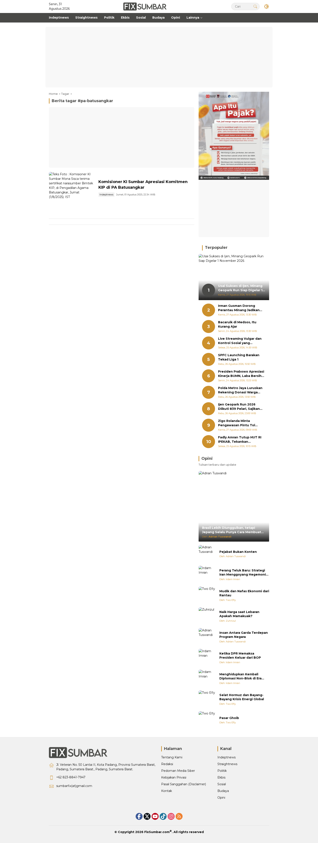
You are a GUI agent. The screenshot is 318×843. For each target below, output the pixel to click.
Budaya (223, 791)
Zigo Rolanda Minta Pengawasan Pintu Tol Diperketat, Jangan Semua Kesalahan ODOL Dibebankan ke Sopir (240, 423)
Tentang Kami (171, 757)
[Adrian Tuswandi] (207, 553)
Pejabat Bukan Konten (238, 552)
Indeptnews (106, 194)
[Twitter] (147, 816)
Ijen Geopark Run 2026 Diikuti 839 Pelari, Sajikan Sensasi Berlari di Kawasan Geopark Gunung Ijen (240, 406)
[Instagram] (171, 816)
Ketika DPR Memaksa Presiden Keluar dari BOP (240, 656)
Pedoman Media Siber (178, 771)
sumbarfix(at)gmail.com (74, 786)
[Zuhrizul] (207, 616)
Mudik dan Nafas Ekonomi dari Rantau (244, 593)
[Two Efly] (207, 595)
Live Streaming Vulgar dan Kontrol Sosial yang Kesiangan (240, 341)
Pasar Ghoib (229, 718)
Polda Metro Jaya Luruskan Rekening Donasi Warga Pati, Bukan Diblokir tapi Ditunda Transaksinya (240, 390)
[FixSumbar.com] (145, 6)
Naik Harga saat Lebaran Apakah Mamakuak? (239, 614)
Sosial (221, 784)
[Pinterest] (155, 816)
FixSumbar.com (157, 832)
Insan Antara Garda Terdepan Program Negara (243, 635)
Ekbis (221, 777)
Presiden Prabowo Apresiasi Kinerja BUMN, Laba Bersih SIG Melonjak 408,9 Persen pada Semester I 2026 (241, 374)
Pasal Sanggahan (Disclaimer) (183, 784)
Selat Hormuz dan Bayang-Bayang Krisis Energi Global (241, 697)
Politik (222, 771)
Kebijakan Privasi (173, 777)
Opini (221, 798)
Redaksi (167, 764)
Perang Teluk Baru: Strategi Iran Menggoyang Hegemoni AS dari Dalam (242, 572)
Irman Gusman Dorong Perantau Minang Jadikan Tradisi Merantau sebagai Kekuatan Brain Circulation (240, 308)
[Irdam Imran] (207, 574)
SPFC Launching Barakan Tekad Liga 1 (238, 357)
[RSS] (179, 816)
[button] (255, 6)
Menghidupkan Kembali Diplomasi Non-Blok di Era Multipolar (240, 676)
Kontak (166, 791)
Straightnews (227, 764)
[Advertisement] (159, 57)
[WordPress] (163, 816)
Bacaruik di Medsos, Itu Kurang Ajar (237, 324)
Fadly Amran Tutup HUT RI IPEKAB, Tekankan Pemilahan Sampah (239, 439)
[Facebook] (139, 816)
